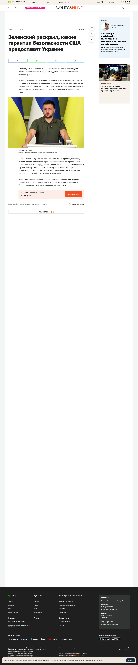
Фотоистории (38, 612)
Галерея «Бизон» (64, 621)
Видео (36, 605)
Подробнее (99, 660)
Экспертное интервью (70, 595)
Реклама (37, 618)
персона (104, 20)
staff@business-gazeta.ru (109, 624)
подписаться (74, 194)
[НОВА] (35, 8)
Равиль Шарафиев (117, 25)
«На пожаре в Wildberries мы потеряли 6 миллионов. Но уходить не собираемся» (113, 38)
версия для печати (78, 204)
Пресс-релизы (13, 612)
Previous (102, 56)
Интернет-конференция (66, 601)
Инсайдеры (62, 612)
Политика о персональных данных (69, 648)
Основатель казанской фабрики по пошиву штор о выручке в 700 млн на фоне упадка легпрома (113, 49)
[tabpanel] (114, 38)
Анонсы (36, 601)
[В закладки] (91, 33)
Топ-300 (61, 625)
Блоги (10, 608)
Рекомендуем (106, 83)
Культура (38, 595)
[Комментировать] (91, 27)
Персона (11, 605)
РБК (29, 86)
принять (130, 660)
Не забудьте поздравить (67, 605)
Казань (10, 8)
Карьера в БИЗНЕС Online (16, 621)
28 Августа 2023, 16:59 (15, 29)
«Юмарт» (114, 27)
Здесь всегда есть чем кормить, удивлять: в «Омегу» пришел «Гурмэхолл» (114, 88)
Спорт (14, 595)
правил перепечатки (79, 655)
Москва (111, 2)
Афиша (10, 601)
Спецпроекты (64, 618)
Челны (98, 2)
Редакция (12, 618)
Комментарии (46, 212)
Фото (35, 608)
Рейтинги (62, 608)
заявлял (28, 182)
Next (127, 56)
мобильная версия (66, 639)
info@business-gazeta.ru (109, 609)
